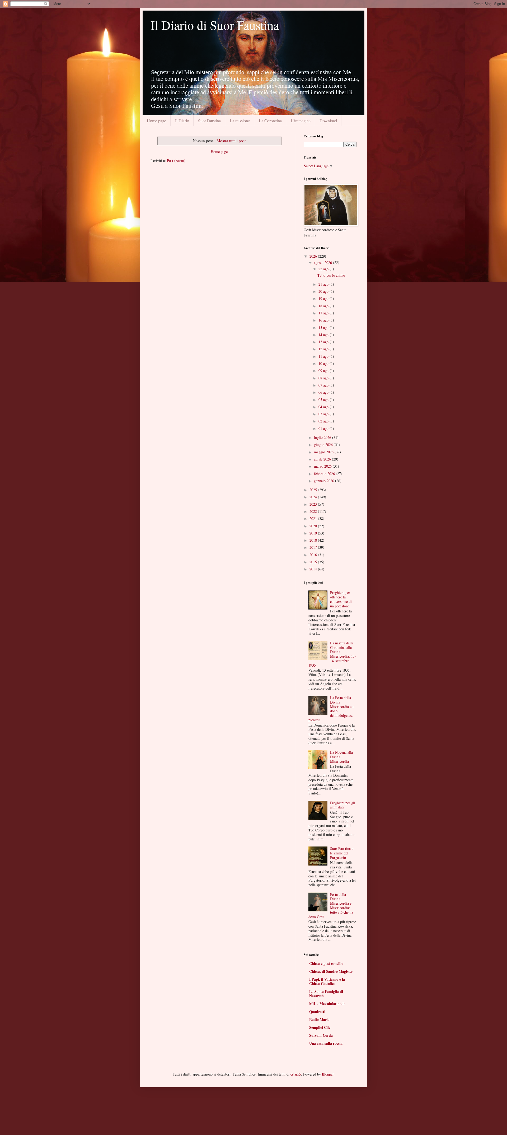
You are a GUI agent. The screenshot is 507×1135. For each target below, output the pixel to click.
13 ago (324, 341)
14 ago (324, 334)
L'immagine (301, 120)
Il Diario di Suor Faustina (215, 24)
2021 (313, 518)
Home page (156, 120)
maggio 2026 (324, 451)
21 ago (324, 284)
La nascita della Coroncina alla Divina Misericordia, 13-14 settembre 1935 (332, 654)
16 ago (324, 320)
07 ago (324, 385)
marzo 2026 (323, 466)
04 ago (324, 406)
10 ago (324, 363)
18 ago (324, 305)
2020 (313, 525)
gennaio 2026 (324, 480)
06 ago (324, 392)
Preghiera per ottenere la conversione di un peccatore (341, 599)
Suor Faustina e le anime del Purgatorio (341, 853)
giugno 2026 (324, 444)
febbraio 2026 (325, 473)
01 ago (324, 428)
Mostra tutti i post (231, 140)
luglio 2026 (323, 437)
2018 (313, 540)
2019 (313, 533)
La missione (240, 120)
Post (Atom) (176, 160)
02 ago (324, 421)
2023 (313, 504)
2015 (313, 561)
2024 (313, 496)
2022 (313, 511)
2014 (313, 568)
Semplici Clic (319, 1027)
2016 (313, 554)
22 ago (324, 268)
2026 (313, 256)
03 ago (324, 413)
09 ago (324, 370)
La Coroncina (270, 120)
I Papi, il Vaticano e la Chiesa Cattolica (327, 981)
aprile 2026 (323, 459)
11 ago (324, 356)
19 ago (324, 298)
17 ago (324, 312)
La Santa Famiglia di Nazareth (326, 993)
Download (328, 120)
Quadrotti (317, 1011)
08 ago (324, 377)
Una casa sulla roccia (325, 1043)
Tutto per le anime (331, 275)
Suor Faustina (209, 120)
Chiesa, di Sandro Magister (331, 971)
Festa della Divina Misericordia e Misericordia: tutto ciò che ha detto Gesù (330, 905)
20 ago (324, 291)
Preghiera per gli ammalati (342, 805)
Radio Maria (319, 1019)
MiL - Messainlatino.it (327, 1003)
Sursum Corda (321, 1035)
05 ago (324, 399)
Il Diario (182, 120)
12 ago (324, 348)
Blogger (328, 1074)
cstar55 (295, 1074)
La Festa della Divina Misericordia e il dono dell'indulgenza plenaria (331, 708)
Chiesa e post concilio (326, 963)
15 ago (324, 327)
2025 (313, 489)
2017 (313, 547)
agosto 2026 (323, 262)
